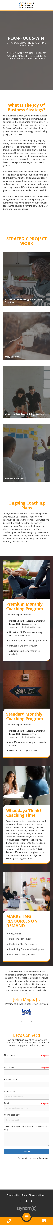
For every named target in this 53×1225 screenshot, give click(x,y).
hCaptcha (43, 1158)
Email (6, 1103)
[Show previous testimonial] (21, 1021)
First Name (9, 1055)
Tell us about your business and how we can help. (25, 1128)
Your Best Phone (12, 1114)
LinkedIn (32, 1201)
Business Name (11, 1079)
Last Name (9, 1067)
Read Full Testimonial (26, 993)
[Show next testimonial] (32, 1021)
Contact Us (44, 1221)
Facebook (20, 1201)
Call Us (8, 1221)
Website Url (9, 1091)
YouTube (26, 1201)
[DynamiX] (26, 1209)
